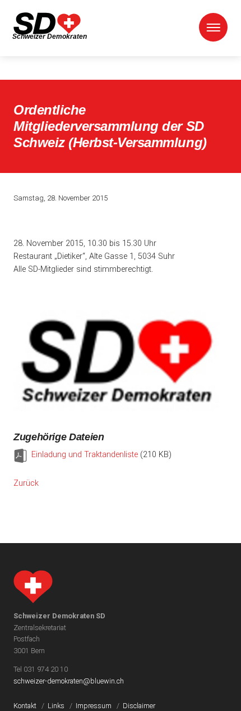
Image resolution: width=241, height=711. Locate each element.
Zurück (26, 483)
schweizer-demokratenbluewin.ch (68, 681)
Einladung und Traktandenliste (84, 454)
